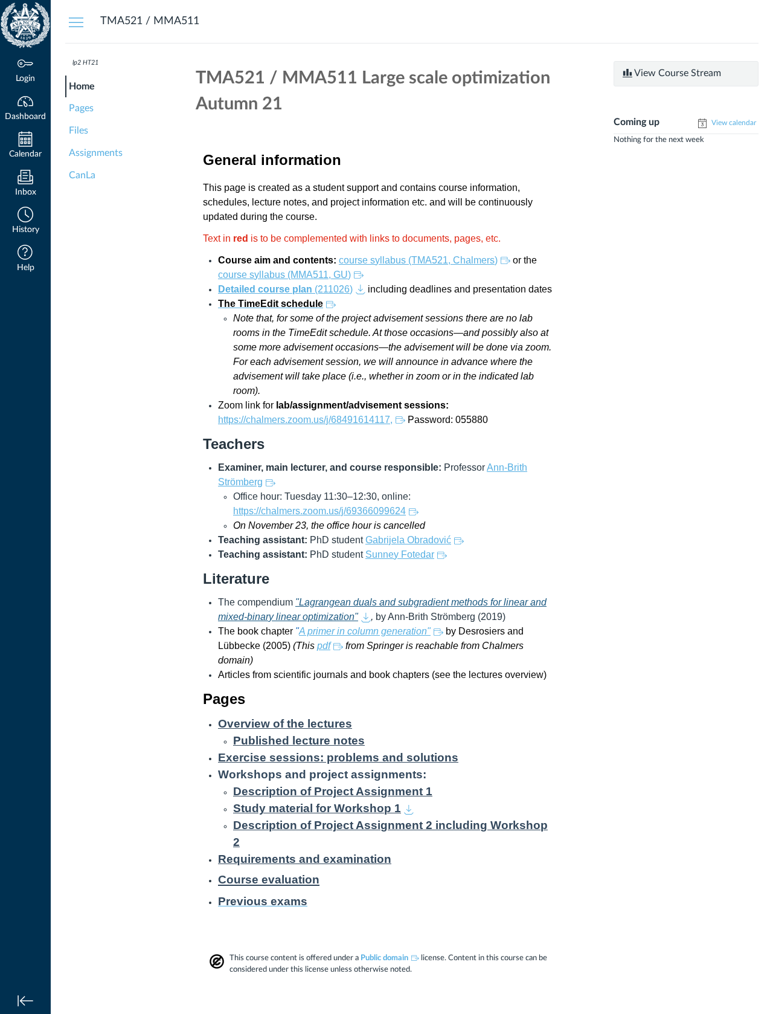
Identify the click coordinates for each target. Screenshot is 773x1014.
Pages (81, 108)
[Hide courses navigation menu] (76, 22)
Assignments (96, 153)
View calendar (733, 122)
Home (82, 86)
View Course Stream (676, 73)
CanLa (82, 175)
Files (78, 130)
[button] (25, 221)
